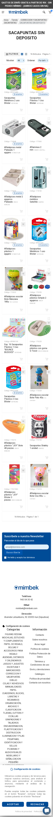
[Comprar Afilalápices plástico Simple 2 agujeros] (46, 309)
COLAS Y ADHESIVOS (13, 683)
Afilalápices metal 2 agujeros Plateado (13, 200)
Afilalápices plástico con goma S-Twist (39, 348)
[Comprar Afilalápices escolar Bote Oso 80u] (46, 506)
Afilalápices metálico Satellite (37, 199)
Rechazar (37, 804)
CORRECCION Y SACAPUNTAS (34, 20)
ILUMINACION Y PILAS (13, 736)
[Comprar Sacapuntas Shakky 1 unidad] (46, 457)
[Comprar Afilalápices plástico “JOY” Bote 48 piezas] (21, 457)
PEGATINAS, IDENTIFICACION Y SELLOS (13, 742)
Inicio (6, 20)
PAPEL (13, 690)
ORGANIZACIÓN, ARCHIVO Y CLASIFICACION (13, 706)
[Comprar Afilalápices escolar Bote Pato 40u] (46, 408)
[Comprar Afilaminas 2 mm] (46, 159)
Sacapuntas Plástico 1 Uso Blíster (37, 100)
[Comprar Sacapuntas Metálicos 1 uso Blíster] (46, 260)
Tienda (15, 20)
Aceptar (13, 804)
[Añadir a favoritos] (23, 73)
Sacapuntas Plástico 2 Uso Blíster (11, 399)
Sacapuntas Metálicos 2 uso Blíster (12, 100)
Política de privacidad (23, 811)
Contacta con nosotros (39, 682)
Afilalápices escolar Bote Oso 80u (39, 496)
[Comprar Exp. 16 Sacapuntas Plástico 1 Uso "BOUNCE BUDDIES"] (21, 359)
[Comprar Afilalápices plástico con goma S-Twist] (46, 359)
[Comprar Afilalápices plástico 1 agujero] (21, 260)
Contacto (40, 635)
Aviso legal (40, 644)
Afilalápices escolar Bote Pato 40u (39, 397)
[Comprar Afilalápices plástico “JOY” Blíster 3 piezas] (21, 506)
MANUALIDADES (13, 686)
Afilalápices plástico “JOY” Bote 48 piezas (13, 447)
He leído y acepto (21, 557)
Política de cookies (41, 811)
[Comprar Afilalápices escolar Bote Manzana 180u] (21, 309)
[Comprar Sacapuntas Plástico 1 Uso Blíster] (46, 110)
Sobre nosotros (39, 639)
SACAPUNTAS (10, 23)
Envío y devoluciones (40, 669)
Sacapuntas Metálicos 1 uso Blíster (37, 251)
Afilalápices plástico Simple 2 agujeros (38, 299)
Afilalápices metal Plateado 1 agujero (12, 150)
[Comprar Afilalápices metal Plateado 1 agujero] (21, 159)
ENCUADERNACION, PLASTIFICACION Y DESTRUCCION (13, 729)
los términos (29, 557)
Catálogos (40, 674)
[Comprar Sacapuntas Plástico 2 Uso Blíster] (21, 408)
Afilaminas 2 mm (37, 148)
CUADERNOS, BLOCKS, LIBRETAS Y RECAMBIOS (13, 696)
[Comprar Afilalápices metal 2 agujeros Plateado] (21, 211)
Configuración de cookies (18, 626)
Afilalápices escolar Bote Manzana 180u (13, 299)
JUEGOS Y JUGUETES (13, 664)
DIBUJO (13, 680)
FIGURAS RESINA (13, 634)
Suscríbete (13, 552)
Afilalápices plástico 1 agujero (12, 251)
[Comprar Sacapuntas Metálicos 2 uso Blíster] (21, 110)
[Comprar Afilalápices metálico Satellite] (46, 211)
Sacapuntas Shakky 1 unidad (39, 446)
